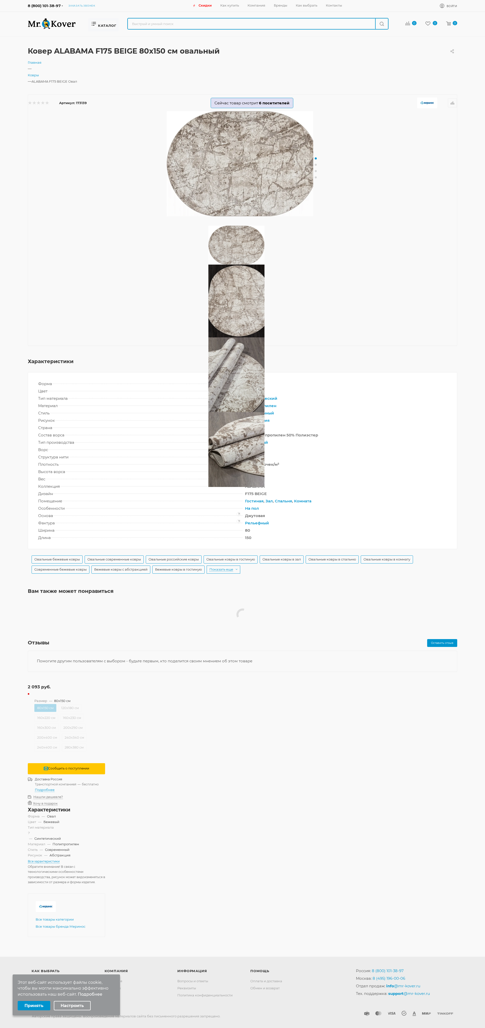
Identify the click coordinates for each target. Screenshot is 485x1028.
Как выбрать (46, 971)
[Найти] (381, 23)
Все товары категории (55, 919)
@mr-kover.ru (403, 986)
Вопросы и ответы (192, 981)
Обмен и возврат (265, 988)
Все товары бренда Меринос (60, 926)
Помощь (259, 971)
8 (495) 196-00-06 (389, 978)
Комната (302, 501)
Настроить (72, 1005)
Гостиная (254, 501)
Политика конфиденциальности (205, 995)
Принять (34, 1005)
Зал (269, 501)
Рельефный (257, 523)
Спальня (283, 501)
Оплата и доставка (266, 981)
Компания (116, 971)
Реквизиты (186, 988)
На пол (252, 508)
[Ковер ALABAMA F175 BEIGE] (242, 164)
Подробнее (45, 790)
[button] (315, 158)
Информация (192, 971)
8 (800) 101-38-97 (44, 5)
